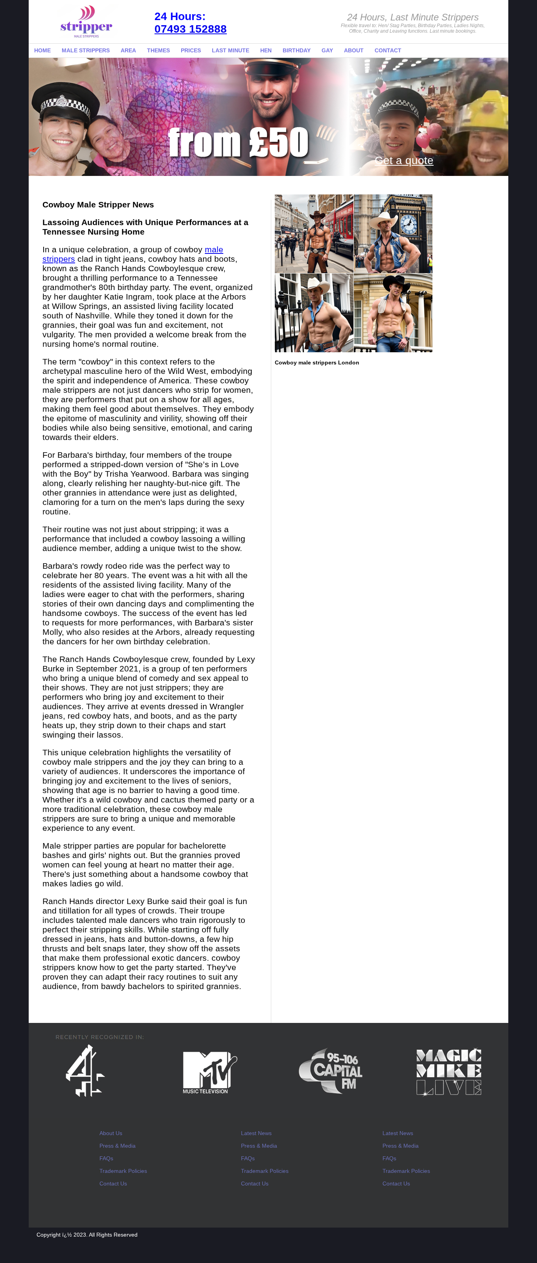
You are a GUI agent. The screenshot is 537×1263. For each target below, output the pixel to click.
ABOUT (354, 50)
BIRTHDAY (297, 50)
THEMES (158, 50)
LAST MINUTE (230, 50)
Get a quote (404, 160)
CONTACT (388, 50)
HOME (42, 50)
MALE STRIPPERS (86, 50)
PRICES (191, 50)
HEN (266, 50)
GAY (327, 50)
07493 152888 (190, 29)
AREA (128, 50)
